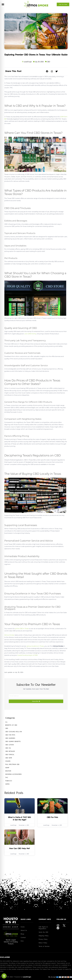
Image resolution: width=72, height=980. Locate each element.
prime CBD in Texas (22, 628)
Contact (23, 937)
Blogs (22, 934)
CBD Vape (8, 758)
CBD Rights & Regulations (43, 928)
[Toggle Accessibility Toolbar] (4, 976)
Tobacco (8, 781)
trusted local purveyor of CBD (27, 655)
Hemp (7, 768)
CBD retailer (10, 751)
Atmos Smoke (9, 635)
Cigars (7, 761)
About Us (24, 930)
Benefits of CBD (11, 725)
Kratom (8, 771)
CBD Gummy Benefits (13, 741)
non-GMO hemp (30, 334)
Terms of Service (44, 946)
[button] (3, 4)
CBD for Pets (10, 735)
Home (22, 927)
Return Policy (43, 943)
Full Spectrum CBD (12, 764)
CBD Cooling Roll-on (13, 732)
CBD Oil (8, 748)
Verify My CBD (43, 932)
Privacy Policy (43, 939)
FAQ (22, 941)
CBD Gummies (10, 738)
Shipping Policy (43, 936)
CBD (48, 62)
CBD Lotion (9, 745)
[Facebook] (47, 71)
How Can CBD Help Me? (19, 848)
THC (6, 777)
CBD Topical (9, 754)
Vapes (7, 784)
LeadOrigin (27, 977)
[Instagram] (52, 71)
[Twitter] (56, 71)
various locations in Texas (35, 646)
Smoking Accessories (13, 774)
